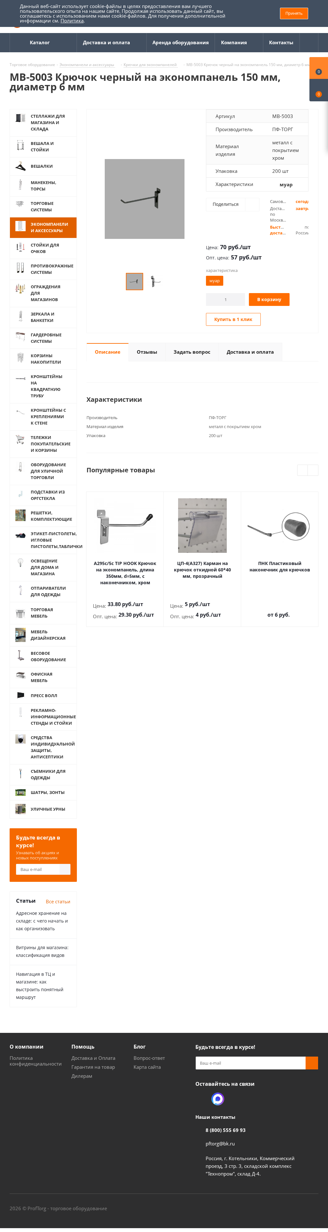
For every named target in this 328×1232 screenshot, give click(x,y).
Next (313, 470)
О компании (27, 1046)
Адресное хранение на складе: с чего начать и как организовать (42, 921)
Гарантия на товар (93, 1067)
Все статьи (58, 901)
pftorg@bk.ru (220, 1143)
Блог (140, 1046)
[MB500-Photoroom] (144, 198)
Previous (303, 470)
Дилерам (81, 1076)
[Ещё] (309, 42)
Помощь (82, 1046)
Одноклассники (201, 1099)
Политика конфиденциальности (36, 1061)
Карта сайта (147, 1067)
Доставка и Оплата (93, 1058)
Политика (72, 20)
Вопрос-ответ (149, 1058)
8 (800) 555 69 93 (226, 1130)
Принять (294, 13)
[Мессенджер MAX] (217, 1099)
